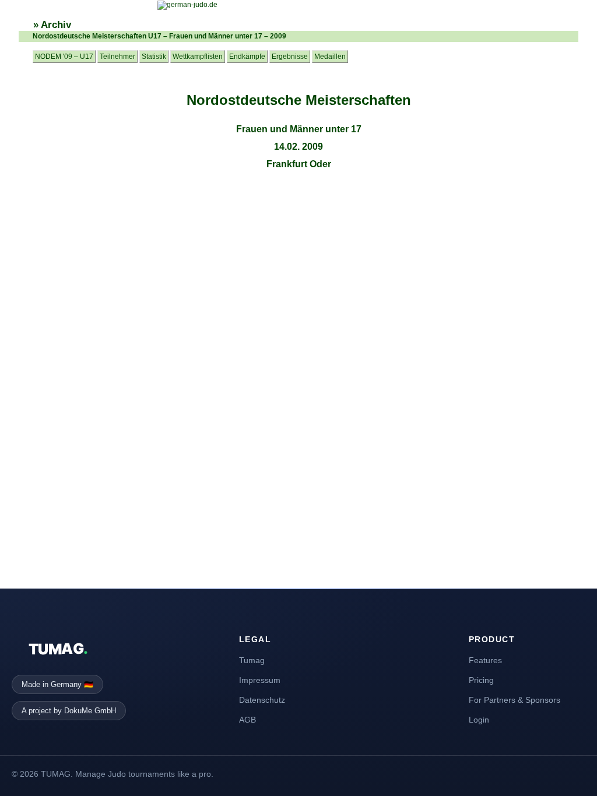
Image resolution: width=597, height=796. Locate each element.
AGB (247, 719)
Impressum (259, 680)
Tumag (252, 660)
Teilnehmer (117, 56)
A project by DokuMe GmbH (69, 710)
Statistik (154, 56)
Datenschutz (262, 700)
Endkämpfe (247, 56)
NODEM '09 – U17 (64, 56)
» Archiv (52, 24)
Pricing (481, 680)
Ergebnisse (290, 56)
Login (479, 719)
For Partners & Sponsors (514, 700)
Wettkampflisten (198, 56)
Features (485, 660)
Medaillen (330, 56)
